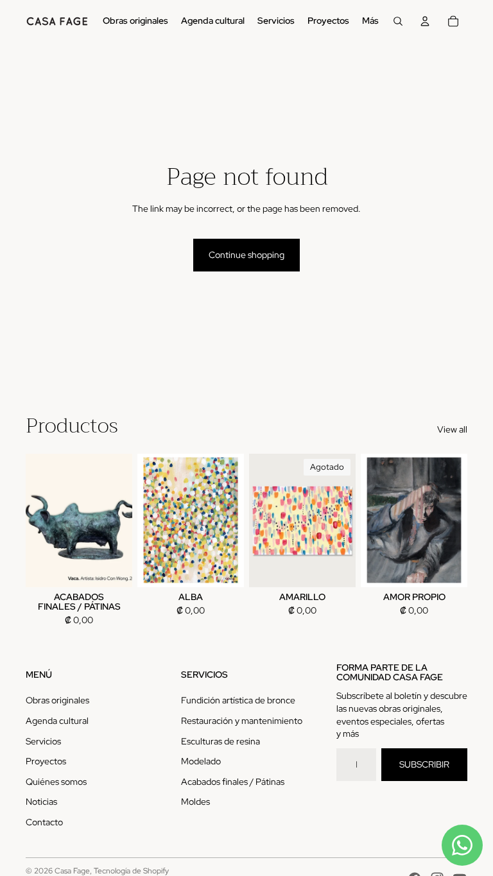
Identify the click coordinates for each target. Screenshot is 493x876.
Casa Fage (72, 871)
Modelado (201, 761)
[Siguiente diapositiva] (122, 520)
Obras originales (57, 700)
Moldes (195, 801)
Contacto (44, 822)
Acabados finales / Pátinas (232, 781)
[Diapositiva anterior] (36, 520)
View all (452, 429)
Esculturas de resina (220, 741)
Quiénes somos (56, 781)
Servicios (43, 741)
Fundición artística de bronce (238, 700)
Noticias (41, 801)
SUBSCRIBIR (424, 764)
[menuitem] (135, 21)
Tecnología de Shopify (131, 871)
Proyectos (46, 761)
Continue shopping (246, 255)
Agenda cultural (57, 720)
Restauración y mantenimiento (241, 720)
